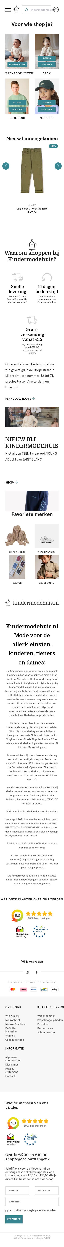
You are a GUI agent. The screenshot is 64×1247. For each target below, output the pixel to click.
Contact (10, 1076)
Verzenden (14, 1219)
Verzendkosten (46, 1016)
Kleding (47, 58)
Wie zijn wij (12, 1016)
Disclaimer (11, 1064)
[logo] (16, 9)
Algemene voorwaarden (13, 1059)
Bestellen (43, 1024)
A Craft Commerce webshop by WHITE (32, 1238)
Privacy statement (11, 1070)
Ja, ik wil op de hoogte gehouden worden (32, 1210)
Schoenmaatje (46, 1032)
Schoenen (46, 64)
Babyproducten (17, 64)
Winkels (10, 1035)
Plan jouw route (18, 399)
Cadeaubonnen (14, 1039)
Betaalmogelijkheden (50, 1020)
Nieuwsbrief (12, 1020)
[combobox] (36, 9)
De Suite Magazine (11, 1030)
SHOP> (9, 482)
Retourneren (45, 1028)
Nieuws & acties (15, 1024)
